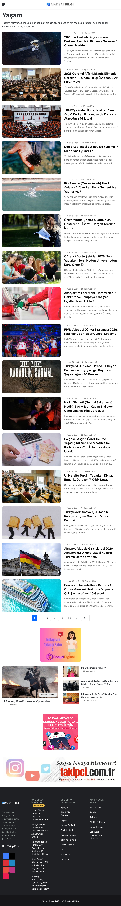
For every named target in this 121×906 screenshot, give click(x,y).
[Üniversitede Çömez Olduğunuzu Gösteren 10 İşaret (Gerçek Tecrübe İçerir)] (31, 230)
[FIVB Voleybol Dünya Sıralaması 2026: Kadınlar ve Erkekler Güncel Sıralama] (31, 340)
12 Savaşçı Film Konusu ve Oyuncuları (26, 701)
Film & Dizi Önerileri (65, 814)
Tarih (62, 849)
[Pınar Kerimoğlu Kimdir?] (71, 671)
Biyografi (64, 807)
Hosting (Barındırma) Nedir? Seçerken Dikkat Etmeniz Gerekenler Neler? (40, 882)
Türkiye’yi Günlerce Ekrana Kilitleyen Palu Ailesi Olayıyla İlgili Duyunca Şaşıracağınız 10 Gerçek (90, 370)
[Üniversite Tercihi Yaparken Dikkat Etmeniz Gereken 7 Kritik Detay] (31, 486)
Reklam (93, 817)
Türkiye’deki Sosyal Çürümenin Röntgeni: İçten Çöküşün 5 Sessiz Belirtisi (88, 516)
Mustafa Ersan (72, 33)
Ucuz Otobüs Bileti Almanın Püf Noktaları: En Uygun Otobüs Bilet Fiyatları (39, 865)
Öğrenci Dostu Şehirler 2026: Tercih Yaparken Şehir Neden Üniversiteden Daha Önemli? (90, 260)
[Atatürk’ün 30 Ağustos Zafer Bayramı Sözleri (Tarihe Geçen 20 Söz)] (71, 685)
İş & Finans (65, 854)
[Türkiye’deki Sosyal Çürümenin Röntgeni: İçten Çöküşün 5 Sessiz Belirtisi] (31, 522)
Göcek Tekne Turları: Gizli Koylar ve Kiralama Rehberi (39, 815)
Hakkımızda (95, 807)
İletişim (93, 812)
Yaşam (63, 820)
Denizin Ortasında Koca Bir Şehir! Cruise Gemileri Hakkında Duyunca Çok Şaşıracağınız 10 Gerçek (88, 589)
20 (69, 618)
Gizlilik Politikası (97, 822)
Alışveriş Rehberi (68, 835)
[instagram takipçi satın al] (60, 769)
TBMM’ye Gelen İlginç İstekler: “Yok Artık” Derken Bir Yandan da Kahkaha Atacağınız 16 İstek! (90, 114)
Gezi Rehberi (66, 830)
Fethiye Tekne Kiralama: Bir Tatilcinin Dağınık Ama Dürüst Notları (39, 830)
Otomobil (64, 859)
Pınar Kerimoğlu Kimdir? (93, 667)
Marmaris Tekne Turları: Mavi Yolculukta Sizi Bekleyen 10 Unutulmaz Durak (39, 847)
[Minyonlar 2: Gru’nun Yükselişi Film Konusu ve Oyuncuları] (71, 698)
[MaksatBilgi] (60, 4)
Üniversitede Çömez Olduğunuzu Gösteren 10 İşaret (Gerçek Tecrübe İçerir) (89, 224)
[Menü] (3, 5)
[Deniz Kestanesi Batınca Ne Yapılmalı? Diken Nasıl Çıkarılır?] (31, 157)
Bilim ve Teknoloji (68, 840)
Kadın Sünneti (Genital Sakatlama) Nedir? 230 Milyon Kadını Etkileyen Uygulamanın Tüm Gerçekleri (89, 406)
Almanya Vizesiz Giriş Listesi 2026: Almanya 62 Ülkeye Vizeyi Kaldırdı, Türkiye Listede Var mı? (89, 553)
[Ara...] (117, 5)
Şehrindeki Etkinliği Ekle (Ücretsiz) (96, 835)
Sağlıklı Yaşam (67, 844)
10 (62, 618)
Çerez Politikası (97, 827)
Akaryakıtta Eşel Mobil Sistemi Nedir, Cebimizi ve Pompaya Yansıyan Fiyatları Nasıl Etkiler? (90, 297)
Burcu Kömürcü (72, 362)
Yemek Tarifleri (67, 825)
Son (85, 618)
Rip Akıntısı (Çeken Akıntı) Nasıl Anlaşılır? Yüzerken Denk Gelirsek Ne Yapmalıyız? (90, 187)
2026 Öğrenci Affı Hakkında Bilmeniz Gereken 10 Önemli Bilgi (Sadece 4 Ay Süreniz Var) (91, 78)
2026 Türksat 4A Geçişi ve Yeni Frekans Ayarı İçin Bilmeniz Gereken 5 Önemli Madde (91, 41)
